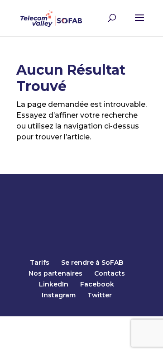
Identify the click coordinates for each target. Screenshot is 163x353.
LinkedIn (53, 284)
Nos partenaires (55, 273)
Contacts (109, 273)
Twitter (99, 295)
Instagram (59, 295)
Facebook (97, 284)
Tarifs (39, 262)
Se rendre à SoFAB (92, 262)
